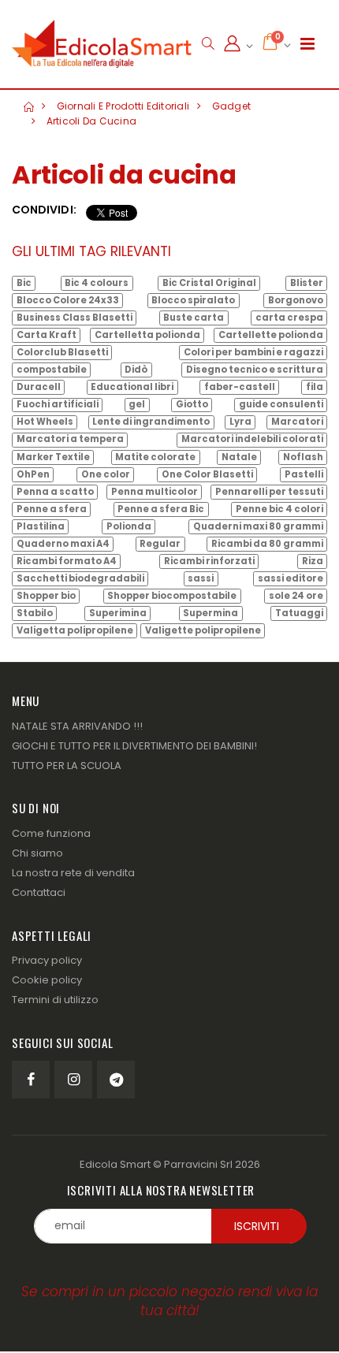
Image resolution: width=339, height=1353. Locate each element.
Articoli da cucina (92, 121)
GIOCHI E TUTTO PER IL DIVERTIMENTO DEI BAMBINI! (134, 745)
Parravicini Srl (198, 1164)
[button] (208, 43)
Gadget (231, 106)
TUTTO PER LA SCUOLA (66, 765)
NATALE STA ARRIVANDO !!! (77, 726)
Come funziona (51, 833)
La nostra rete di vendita (73, 872)
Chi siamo (37, 853)
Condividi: (44, 210)
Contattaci (38, 892)
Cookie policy (47, 979)
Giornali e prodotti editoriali (123, 106)
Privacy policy (47, 960)
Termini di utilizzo (55, 999)
